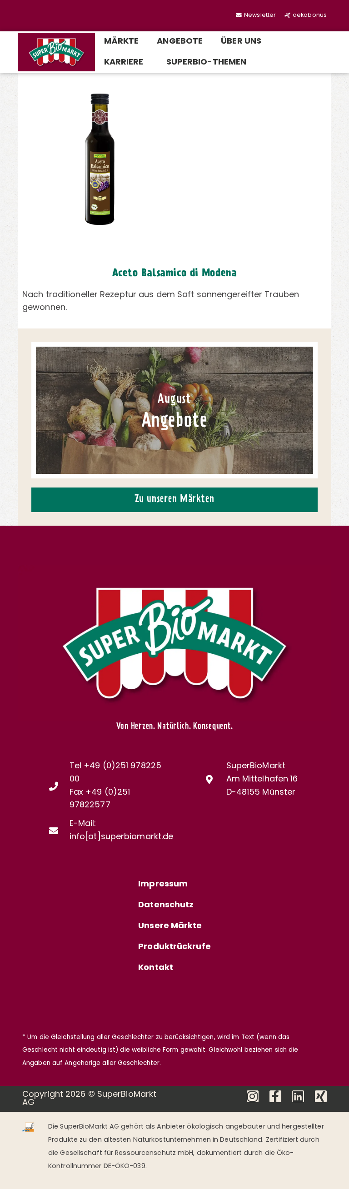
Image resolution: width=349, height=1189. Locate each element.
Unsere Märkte (170, 926)
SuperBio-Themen (206, 63)
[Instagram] (253, 1096)
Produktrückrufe (174, 947)
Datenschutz (166, 905)
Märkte (121, 42)
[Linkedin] (298, 1096)
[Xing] (321, 1096)
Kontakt (155, 968)
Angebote (180, 42)
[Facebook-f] (275, 1096)
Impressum (163, 885)
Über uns (241, 42)
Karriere (124, 63)
